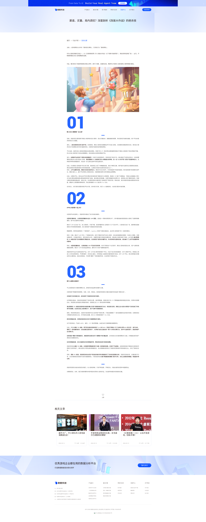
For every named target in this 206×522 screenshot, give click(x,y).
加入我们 (147, 493)
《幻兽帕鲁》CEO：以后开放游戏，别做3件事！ (136, 434)
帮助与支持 (114, 10)
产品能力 (87, 10)
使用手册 (120, 490)
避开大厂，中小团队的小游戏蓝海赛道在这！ (72, 434)
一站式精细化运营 (92, 490)
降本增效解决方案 (107, 493)
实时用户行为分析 (92, 487)
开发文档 (120, 493)
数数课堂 (132, 490)
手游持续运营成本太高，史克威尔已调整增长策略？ (104, 434)
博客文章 (132, 493)
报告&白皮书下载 (134, 487)
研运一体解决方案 (107, 490)
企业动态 (147, 490)
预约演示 (144, 465)
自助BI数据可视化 (92, 495)
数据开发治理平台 (92, 493)
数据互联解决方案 (107, 495)
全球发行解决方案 (107, 487)
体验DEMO (147, 9)
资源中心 (123, 10)
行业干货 (75, 40)
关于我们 (131, 10)
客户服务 (120, 487)
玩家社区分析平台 (92, 498)
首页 (68, 40)
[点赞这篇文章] (103, 395)
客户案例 (104, 10)
